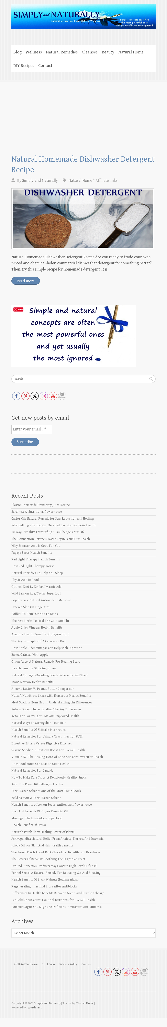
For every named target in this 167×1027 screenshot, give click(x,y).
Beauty (108, 52)
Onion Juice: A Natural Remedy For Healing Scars (45, 662)
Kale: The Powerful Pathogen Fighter (37, 784)
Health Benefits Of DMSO (28, 825)
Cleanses (90, 52)
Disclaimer (48, 964)
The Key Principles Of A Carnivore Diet (38, 641)
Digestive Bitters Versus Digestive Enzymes (41, 743)
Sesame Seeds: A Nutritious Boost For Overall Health (48, 750)
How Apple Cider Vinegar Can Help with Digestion (46, 648)
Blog (17, 52)
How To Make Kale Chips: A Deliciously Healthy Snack (48, 778)
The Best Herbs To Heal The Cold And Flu (40, 621)
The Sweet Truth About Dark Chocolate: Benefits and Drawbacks (55, 852)
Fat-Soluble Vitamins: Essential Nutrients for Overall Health (53, 900)
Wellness (34, 52)
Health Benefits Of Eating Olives (33, 668)
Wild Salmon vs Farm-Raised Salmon (36, 798)
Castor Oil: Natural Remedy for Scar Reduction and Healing (52, 519)
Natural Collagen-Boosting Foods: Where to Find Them (49, 675)
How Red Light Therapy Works (32, 566)
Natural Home (131, 52)
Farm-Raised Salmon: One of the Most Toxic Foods (46, 791)
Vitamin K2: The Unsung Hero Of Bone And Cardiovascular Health (57, 757)
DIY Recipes (23, 65)
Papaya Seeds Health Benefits (31, 553)
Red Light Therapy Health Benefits (35, 559)
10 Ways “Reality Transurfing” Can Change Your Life (48, 532)
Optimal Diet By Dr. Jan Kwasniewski (36, 587)
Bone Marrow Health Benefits (32, 682)
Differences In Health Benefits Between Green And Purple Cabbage (57, 893)
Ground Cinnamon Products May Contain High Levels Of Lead (54, 866)
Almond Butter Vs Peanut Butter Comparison (42, 689)
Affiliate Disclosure (25, 964)
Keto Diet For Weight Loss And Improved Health (45, 716)
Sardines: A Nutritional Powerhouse (36, 512)
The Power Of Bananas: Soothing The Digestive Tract (48, 859)
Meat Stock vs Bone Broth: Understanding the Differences (51, 702)
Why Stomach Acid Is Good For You (35, 546)
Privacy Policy (68, 964)
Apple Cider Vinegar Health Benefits (37, 628)
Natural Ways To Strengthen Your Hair (38, 723)
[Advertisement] (83, 111)
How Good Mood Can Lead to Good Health (40, 764)
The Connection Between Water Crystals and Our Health (50, 539)
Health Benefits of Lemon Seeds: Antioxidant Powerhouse (51, 805)
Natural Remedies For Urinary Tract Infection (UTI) (47, 737)
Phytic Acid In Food (25, 580)
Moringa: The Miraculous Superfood (36, 818)
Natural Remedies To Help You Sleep (37, 573)
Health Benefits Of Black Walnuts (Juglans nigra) (45, 880)
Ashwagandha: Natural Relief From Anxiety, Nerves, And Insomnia (57, 839)
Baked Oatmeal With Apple (29, 655)
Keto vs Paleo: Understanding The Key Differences (46, 709)
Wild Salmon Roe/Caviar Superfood (36, 594)
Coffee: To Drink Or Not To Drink (34, 614)
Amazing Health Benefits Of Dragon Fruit (40, 634)
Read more (26, 281)
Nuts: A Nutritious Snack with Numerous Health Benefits (51, 696)
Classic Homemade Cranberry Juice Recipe (40, 505)
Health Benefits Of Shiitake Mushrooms (38, 730)
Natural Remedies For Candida (32, 771)
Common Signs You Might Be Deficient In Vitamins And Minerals (56, 907)
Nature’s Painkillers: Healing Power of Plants (43, 832)
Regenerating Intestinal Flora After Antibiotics (44, 886)
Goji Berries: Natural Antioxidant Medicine (41, 600)
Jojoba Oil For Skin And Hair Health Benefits (42, 845)
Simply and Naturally (40, 180)
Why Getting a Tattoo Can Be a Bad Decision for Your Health (53, 525)
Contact (45, 65)
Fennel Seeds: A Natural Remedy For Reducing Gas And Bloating (56, 873)
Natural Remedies (62, 52)
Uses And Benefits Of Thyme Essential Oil (39, 811)
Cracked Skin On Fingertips (30, 607)
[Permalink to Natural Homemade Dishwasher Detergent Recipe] (82, 218)
